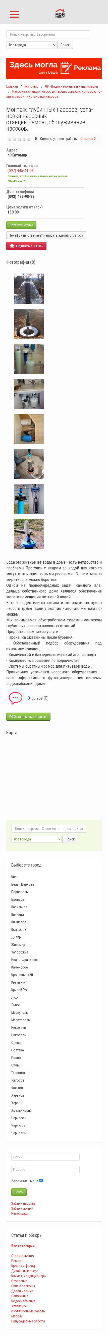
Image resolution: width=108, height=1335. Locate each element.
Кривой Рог (19, 990)
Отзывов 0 (88, 139)
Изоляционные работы (28, 1311)
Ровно (16, 1058)
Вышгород (19, 930)
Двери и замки (22, 1291)
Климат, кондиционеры (28, 1276)
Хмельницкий (21, 1110)
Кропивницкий (22, 975)
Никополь (18, 1035)
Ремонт (17, 1261)
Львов (16, 1005)
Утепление (19, 1306)
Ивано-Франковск (25, 960)
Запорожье (19, 952)
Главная (12, 86)
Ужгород (18, 1080)
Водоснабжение (23, 1301)
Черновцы (19, 1133)
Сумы (15, 1065)
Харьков (17, 1095)
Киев (14, 877)
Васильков (19, 907)
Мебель (17, 1316)
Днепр (16, 937)
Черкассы (18, 1118)
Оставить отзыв (21, 225)
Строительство (22, 1256)
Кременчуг (19, 982)
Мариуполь (19, 1012)
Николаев (18, 1028)
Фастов (17, 1088)
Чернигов (18, 1126)
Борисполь (19, 892)
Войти (19, 1192)
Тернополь (19, 1073)
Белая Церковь (22, 884)
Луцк (15, 997)
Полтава (17, 1050)
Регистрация (20, 1213)
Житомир (31, 86)
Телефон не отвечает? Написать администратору (46, 235)
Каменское (19, 967)
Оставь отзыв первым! (30, 717)
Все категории (23, 1246)
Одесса (16, 1043)
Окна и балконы (23, 1286)
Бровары (18, 899)
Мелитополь (20, 1020)
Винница (17, 915)
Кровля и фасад (23, 1266)
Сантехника (19, 1296)
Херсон (16, 1103)
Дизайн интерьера (24, 1271)
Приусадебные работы (28, 1321)
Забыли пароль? (23, 1203)
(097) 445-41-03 (21, 170)
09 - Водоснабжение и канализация (71, 86)
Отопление (19, 1281)
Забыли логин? (22, 1208)
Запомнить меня (25, 1181)
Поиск (65, 45)
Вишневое (18, 922)
